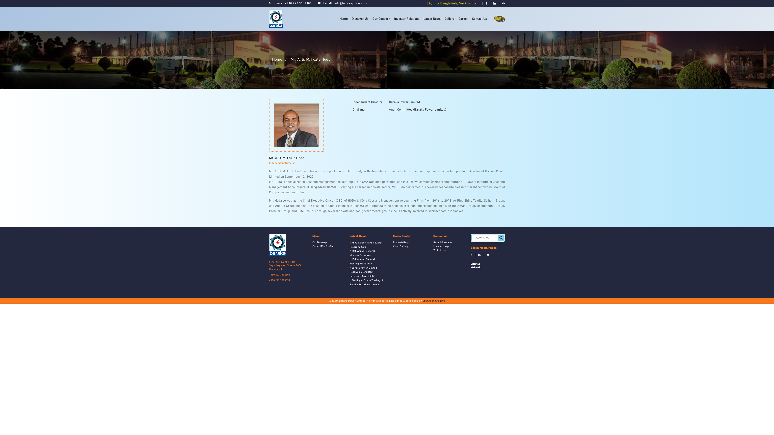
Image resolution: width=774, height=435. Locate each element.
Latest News (432, 19)
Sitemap (475, 263)
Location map (441, 246)
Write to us (439, 250)
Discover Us (360, 19)
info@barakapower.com (350, 3)
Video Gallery (400, 246)
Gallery (450, 19)
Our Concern (381, 19)
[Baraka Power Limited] (276, 19)
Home (344, 19)
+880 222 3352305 (298, 3)
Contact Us (479, 19)
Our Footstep (319, 242)
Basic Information (443, 242)
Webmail (476, 267)
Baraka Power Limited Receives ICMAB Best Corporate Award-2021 (363, 272)
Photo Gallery (401, 242)
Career (463, 19)
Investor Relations (406, 19)
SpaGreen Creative (433, 301)
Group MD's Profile (323, 246)
